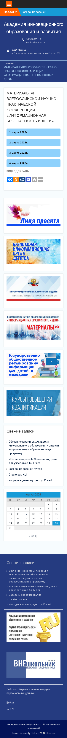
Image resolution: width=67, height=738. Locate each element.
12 (26, 514)
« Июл (32, 536)
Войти (10, 702)
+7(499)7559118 (33, 39)
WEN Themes (47, 733)
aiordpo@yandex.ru (35, 42)
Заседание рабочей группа (25, 468)
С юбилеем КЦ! (18, 474)
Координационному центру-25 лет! (30, 480)
